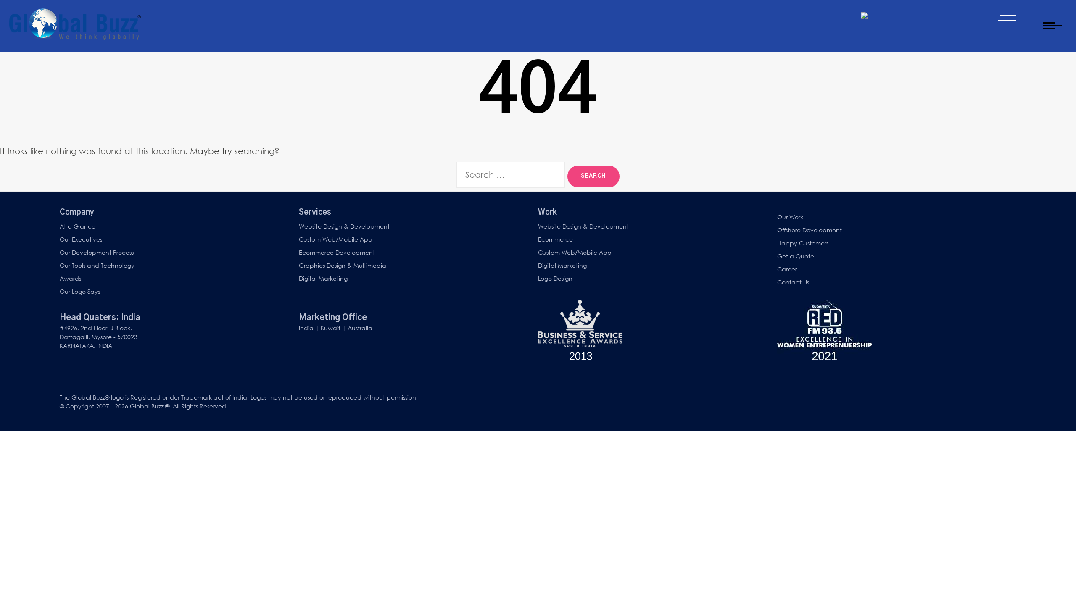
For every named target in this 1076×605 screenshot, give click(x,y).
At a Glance (77, 226)
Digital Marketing (323, 278)
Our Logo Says (80, 291)
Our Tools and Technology (97, 265)
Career (787, 269)
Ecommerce (555, 239)
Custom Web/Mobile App (335, 239)
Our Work (790, 217)
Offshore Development (809, 230)
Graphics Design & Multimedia (342, 265)
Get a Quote (795, 256)
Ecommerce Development (337, 252)
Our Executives (81, 239)
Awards (70, 278)
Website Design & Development (344, 226)
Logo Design (555, 278)
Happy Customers (802, 243)
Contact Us (793, 282)
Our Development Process (97, 252)
